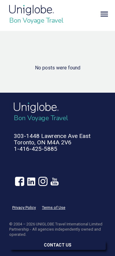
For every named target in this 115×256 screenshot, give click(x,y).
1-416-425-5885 (35, 148)
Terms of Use (53, 207)
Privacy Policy (24, 207)
